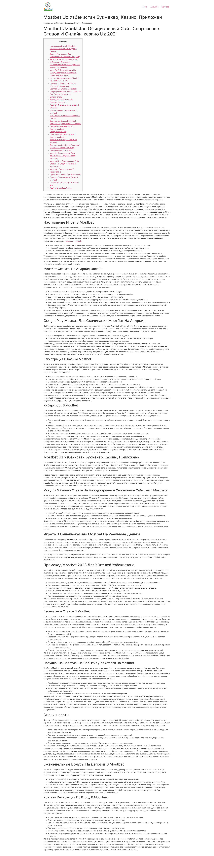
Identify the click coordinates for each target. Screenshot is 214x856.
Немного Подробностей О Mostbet (65, 124)
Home (144, 7)
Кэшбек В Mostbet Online (60, 188)
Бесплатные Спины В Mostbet (63, 121)
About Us (154, 7)
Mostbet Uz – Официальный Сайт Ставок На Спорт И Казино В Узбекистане (64, 164)
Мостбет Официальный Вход (62, 153)
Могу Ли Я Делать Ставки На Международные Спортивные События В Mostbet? (63, 73)
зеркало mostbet (73, 241)
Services (165, 7)
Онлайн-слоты (56, 97)
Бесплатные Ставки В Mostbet (63, 89)
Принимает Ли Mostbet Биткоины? (65, 174)
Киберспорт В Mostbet (60, 62)
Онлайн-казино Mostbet (60, 150)
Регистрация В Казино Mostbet (63, 59)
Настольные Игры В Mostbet (62, 46)
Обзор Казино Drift (58, 132)
